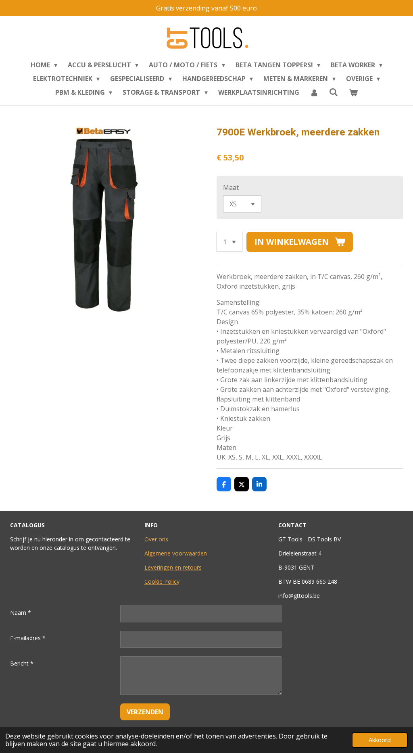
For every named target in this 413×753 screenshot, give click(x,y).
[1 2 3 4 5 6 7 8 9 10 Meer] (229, 242)
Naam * (20, 612)
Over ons (156, 539)
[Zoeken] (333, 91)
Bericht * (21, 663)
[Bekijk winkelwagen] (353, 92)
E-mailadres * (28, 638)
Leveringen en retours (173, 567)
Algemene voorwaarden (175, 553)
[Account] (314, 92)
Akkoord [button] (380, 740)
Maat (231, 187)
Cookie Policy (161, 581)
